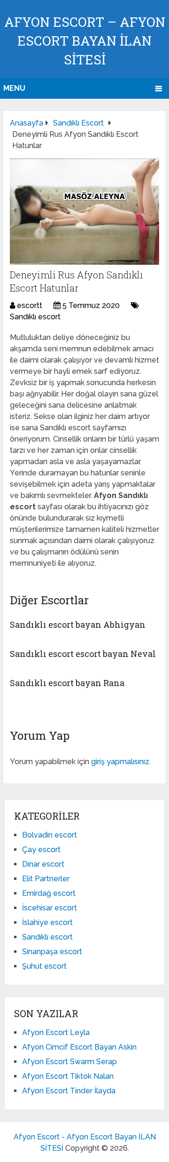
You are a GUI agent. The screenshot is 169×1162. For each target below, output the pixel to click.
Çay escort (41, 849)
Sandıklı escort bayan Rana (67, 682)
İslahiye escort (47, 922)
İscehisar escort (49, 907)
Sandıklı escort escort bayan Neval (83, 653)
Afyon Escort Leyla (56, 1032)
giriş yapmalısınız (120, 761)
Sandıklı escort (35, 316)
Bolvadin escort (49, 834)
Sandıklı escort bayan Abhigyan (78, 624)
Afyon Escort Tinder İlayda (68, 1090)
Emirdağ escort (49, 893)
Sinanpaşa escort (52, 951)
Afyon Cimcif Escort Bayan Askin (79, 1047)
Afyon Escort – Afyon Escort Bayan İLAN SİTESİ (84, 40)
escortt (29, 305)
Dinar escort (43, 864)
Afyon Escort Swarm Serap (69, 1061)
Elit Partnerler (45, 878)
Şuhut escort (44, 966)
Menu (14, 88)
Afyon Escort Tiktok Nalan (68, 1076)
